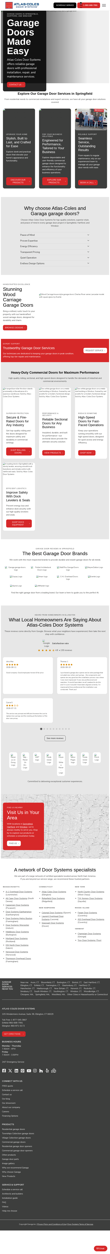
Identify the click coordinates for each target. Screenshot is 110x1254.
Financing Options (10, 1116)
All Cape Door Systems (16, 898)
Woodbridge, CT (91, 991)
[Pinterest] (23, 1071)
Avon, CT (35, 982)
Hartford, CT (84, 985)
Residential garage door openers (17, 1146)
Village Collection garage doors (16, 1137)
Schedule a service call (12, 1090)
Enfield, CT (39, 985)
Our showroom (9, 1103)
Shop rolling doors (18, 451)
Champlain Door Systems (89, 933)
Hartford (11, 827)
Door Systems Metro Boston (19, 918)
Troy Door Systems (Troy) (89, 940)
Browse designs (14, 327)
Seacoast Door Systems (53, 923)
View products (52, 452)
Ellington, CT (26, 985)
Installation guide (10, 1198)
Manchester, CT (27, 988)
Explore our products (54, 181)
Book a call (87, 182)
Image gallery (8, 1163)
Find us (13, 843)
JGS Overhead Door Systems (91, 919)
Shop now (86, 452)
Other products (9, 1155)
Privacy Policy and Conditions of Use (51, 1224)
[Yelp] (47, 1071)
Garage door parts (10, 1159)
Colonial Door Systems (52, 912)
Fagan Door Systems (87, 912)
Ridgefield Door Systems (53, 898)
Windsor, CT (75, 991)
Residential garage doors (13, 1129)
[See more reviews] (46, 643)
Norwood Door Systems (17, 952)
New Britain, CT (61, 988)
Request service (94, 350)
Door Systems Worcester (17, 925)
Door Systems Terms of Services (80, 1224)
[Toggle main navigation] (104, 5)
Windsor (24, 827)
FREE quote (7, 1086)
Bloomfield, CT (48, 982)
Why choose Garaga (11, 1172)
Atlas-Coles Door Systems (54, 891)
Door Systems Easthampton (19, 911)
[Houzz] (41, 1071)
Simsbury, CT (26, 991)
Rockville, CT (89, 988)
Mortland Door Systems (17, 938)
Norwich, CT (76, 988)
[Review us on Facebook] (49, 759)
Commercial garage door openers (17, 1150)
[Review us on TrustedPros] (85, 759)
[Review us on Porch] (97, 757)
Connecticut (102, 994)
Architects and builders (12, 1193)
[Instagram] (35, 1071)
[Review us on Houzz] (61, 764)
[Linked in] (16, 1071)
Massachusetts (87, 994)
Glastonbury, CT (69, 985)
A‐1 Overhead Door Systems (19, 891)
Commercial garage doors (13, 1142)
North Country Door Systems (91, 891)
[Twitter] (10, 1071)
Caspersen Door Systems (17, 905)
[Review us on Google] (13, 760)
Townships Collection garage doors (18, 1133)
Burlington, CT (63, 982)
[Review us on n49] (37, 757)
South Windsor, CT (42, 991)
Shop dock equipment (18, 523)
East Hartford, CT (92, 982)
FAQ (4, 1202)
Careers (5, 1111)
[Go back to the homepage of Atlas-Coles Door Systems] (22, 5)
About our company (11, 1107)
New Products (8, 1176)
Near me (24, 982)
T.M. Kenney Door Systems (90, 898)
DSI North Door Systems (17, 945)
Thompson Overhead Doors (18, 958)
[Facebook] (4, 1071)
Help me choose (9, 1211)
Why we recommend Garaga (15, 1167)
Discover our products (18, 181)
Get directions (12, 1034)
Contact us (7, 1094)
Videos (5, 1206)
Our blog (6, 1098)
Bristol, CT (76, 982)
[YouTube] (29, 1071)
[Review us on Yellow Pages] (73, 759)
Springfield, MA (42, 994)
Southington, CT (61, 991)
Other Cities (72, 994)
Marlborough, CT (44, 988)
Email (101, 1248)
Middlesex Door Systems (17, 931)
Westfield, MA (58, 994)
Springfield (28, 824)
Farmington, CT (53, 985)
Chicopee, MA (26, 994)
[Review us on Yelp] (25, 761)
